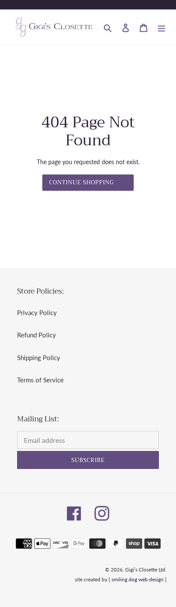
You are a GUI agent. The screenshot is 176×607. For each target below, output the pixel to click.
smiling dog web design (137, 579)
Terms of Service (40, 380)
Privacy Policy (37, 312)
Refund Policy (36, 335)
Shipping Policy (38, 357)
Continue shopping (81, 182)
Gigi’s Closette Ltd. (146, 569)
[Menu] (161, 27)
